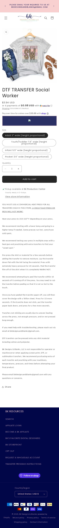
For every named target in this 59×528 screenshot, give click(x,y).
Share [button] (8, 387)
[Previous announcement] (5, 6)
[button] (6, 18)
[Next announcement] (54, 6)
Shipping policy (20, 522)
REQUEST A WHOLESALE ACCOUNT (22, 457)
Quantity (6, 163)
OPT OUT (9, 451)
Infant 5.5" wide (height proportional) (26, 150)
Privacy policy (33, 518)
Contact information (39, 522)
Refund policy (18, 518)
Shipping (5, 108)
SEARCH (9, 419)
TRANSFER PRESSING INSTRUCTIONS (23, 464)
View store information (17, 196)
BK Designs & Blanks (28, 514)
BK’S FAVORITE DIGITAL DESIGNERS (22, 438)
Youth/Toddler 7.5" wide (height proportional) (29, 142)
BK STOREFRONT (13, 444)
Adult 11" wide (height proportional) (25, 135)
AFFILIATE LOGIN (13, 425)
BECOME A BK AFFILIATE (17, 431)
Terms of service (48, 518)
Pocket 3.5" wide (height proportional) (27, 156)
